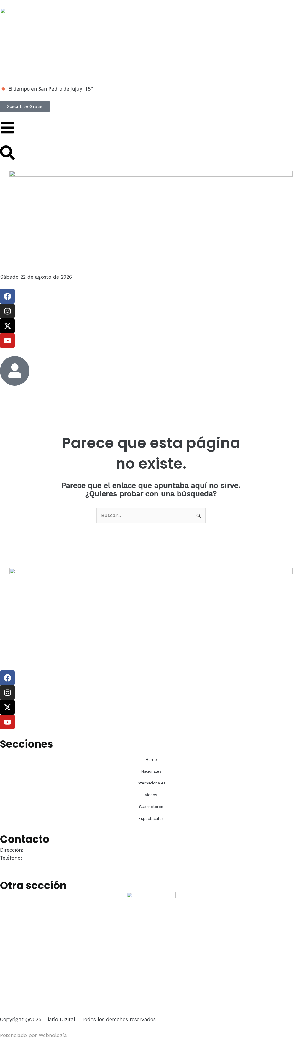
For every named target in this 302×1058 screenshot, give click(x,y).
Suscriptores (151, 806)
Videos (151, 795)
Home (151, 759)
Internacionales (151, 783)
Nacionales (151, 771)
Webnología (53, 1035)
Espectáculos (151, 818)
